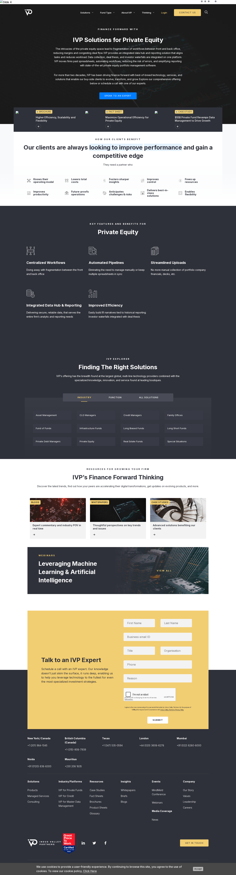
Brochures (95, 801)
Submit (158, 720)
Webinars (157, 802)
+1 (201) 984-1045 (37, 745)
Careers (187, 807)
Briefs (124, 796)
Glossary (95, 813)
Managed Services (38, 796)
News (155, 819)
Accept (198, 869)
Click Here (90, 871)
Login (164, 12)
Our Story (188, 790)
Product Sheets (98, 807)
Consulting (33, 801)
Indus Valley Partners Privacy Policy (172, 710)
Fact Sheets (96, 796)
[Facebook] (105, 843)
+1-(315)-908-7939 (75, 749)
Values (186, 796)
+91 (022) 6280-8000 (189, 745)
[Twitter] (94, 843)
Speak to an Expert (118, 95)
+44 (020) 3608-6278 (151, 745)
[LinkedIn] (83, 843)
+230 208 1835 (73, 766)
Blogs (124, 801)
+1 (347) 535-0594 (112, 745)
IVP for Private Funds (70, 790)
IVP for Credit (66, 796)
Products (32, 790)
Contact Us (187, 12)
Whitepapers (128, 790)
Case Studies (97, 790)
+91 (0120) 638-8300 (39, 766)
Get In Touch (194, 842)
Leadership (189, 801)
